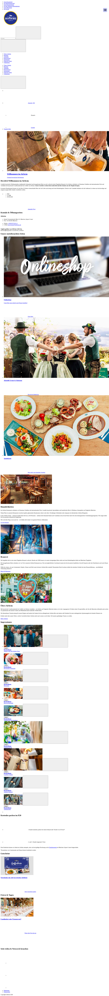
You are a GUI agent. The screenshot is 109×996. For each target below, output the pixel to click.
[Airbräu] (11, 24)
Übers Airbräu (7, 54)
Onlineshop (7, 62)
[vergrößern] (55, 641)
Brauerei (6, 55)
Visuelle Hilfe (7, 129)
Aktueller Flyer (31, 209)
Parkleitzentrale (53, 847)
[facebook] (19, 963)
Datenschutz (7, 992)
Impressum (6, 990)
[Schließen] (13, 82)
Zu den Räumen (5, 522)
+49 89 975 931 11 (13, 223)
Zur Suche (6, 9)
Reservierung (7, 58)
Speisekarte (7, 59)
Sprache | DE (31, 103)
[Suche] (28, 33)
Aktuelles (6, 57)
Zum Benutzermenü (9, 5)
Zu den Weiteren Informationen (12, 6)
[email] (19, 987)
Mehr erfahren (4, 618)
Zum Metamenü (8, 7)
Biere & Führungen (5, 571)
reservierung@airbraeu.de (14, 225)
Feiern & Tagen (8, 61)
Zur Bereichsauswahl (9, 3)
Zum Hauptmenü (8, 2)
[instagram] (19, 975)
